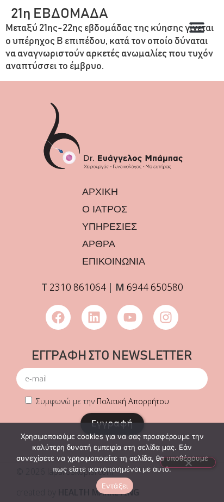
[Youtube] (129, 317)
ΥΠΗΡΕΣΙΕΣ (109, 226)
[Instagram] (165, 317)
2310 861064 (77, 286)
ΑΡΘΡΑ (98, 244)
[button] (196, 27)
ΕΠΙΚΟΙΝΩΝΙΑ (113, 261)
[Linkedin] (94, 317)
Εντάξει (115, 485)
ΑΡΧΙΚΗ (100, 191)
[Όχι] (188, 462)
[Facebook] (58, 317)
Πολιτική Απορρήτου (133, 401)
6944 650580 (155, 286)
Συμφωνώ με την (102, 401)
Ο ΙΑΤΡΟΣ (104, 209)
